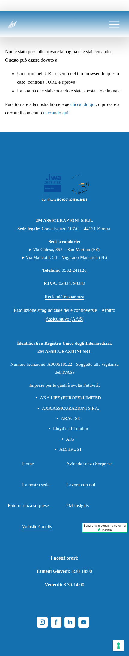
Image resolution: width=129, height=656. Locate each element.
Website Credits (37, 526)
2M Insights (77, 505)
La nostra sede (36, 484)
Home (28, 463)
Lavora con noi (80, 484)
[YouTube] (83, 622)
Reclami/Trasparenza (64, 296)
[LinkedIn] (69, 622)
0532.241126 (74, 270)
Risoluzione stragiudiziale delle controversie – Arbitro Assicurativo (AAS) (64, 314)
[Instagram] (42, 622)
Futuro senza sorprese (28, 505)
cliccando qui (83, 104)
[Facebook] (56, 622)
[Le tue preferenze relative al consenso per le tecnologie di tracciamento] (118, 645)
